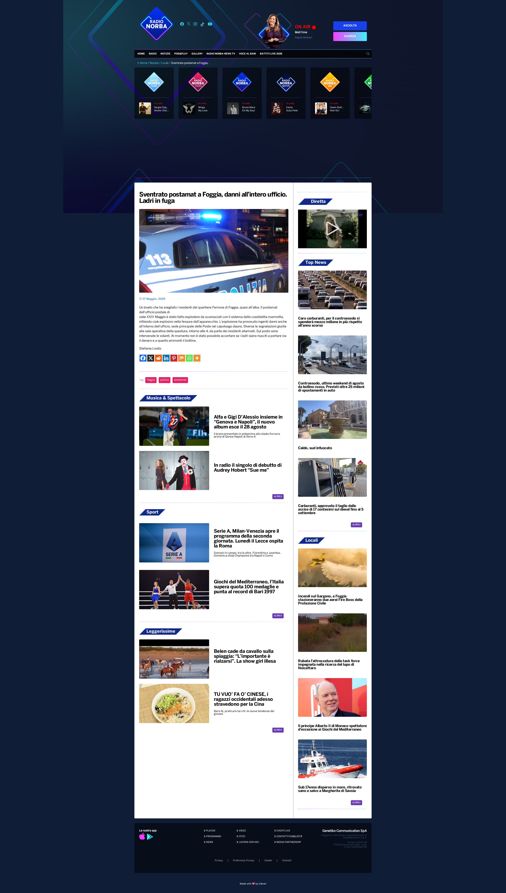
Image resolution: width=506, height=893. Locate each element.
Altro (277, 497)
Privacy (219, 860)
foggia (151, 380)
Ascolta (350, 25)
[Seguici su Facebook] (182, 24)
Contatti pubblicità (289, 836)
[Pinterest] (173, 358)
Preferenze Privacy (243, 860)
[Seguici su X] (188, 24)
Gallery (197, 54)
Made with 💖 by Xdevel (253, 884)
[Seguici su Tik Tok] (202, 24)
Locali (164, 63)
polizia (164, 380)
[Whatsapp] (189, 358)
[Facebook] (143, 358)
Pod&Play (181, 54)
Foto (241, 836)
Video (242, 831)
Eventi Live (283, 831)
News (209, 842)
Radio (153, 54)
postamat (180, 380)
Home (141, 54)
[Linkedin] (166, 358)
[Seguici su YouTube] (210, 24)
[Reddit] (158, 358)
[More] (197, 358)
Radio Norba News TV (221, 54)
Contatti (287, 860)
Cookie (268, 860)
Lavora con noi (248, 842)
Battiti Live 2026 (271, 54)
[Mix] (181, 358)
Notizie (165, 54)
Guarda (350, 36)
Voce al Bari (247, 54)
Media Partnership (288, 842)
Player (210, 831)
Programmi (213, 836)
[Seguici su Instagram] (195, 24)
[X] (150, 358)
